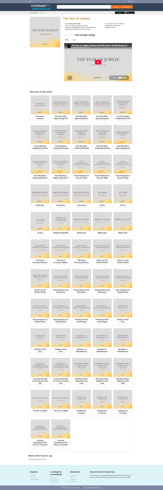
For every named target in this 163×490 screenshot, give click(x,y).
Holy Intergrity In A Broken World (122, 291)
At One (102, 205)
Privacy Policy (54, 480)
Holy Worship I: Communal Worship (60, 147)
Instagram (73, 481)
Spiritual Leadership (60, 233)
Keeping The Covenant (81, 412)
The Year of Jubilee (40, 411)
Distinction (40, 205)
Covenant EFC (74, 475)
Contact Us (53, 477)
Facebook (73, 479)
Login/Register (34, 479)
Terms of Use (54, 482)
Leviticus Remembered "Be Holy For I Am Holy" (40, 442)
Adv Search (126, 7)
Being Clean (81, 233)
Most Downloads (34, 12)
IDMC (72, 477)
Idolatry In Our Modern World (102, 261)
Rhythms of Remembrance (81, 350)
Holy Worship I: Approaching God (61, 117)
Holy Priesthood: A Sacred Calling (81, 177)
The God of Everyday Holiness (40, 261)
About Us (33, 475)
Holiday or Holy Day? (123, 320)
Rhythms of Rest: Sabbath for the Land (81, 381)
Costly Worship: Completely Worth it (123, 117)
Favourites (33, 477)
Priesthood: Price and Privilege (81, 320)
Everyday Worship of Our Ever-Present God (40, 381)
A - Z (42, 12)
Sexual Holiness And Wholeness (61, 291)
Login (132, 1)
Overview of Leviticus (40, 117)
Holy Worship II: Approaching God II (122, 147)
